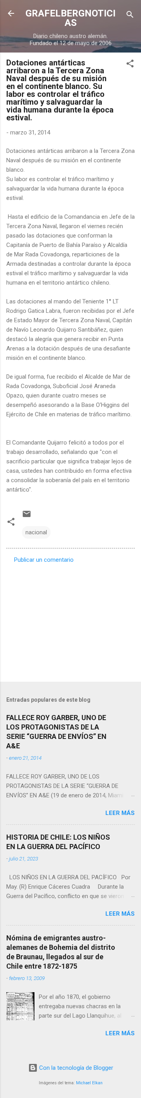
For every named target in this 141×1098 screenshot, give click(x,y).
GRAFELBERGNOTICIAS (70, 18)
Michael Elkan (89, 1082)
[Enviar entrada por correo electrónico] (26, 516)
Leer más (120, 813)
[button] (130, 65)
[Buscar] (130, 16)
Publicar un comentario (44, 559)
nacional (36, 532)
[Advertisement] (70, 620)
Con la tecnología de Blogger (75, 1067)
